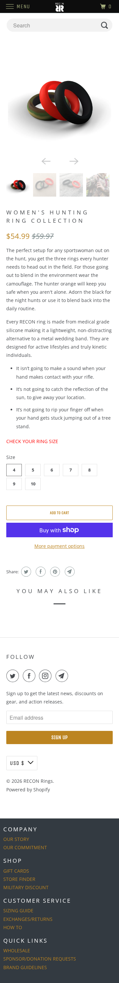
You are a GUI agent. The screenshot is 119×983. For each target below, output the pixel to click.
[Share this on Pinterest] (54, 572)
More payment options (59, 546)
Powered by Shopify (28, 789)
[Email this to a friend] (69, 572)
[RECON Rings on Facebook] (30, 675)
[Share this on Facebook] (40, 572)
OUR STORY (16, 839)
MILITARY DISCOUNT (26, 887)
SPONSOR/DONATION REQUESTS (39, 959)
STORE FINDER (19, 879)
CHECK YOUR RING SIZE (32, 441)
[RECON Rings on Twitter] (13, 675)
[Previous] (45, 160)
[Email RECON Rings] (63, 675)
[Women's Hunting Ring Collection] (59, 101)
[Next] (73, 160)
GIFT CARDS (16, 871)
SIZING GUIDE (18, 910)
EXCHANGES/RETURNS (28, 919)
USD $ (17, 763)
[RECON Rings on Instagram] (46, 675)
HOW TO (12, 927)
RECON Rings (38, 781)
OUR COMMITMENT (25, 847)
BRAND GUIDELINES (25, 967)
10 (33, 484)
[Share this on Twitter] (25, 572)
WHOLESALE (16, 950)
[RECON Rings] (59, 6)
